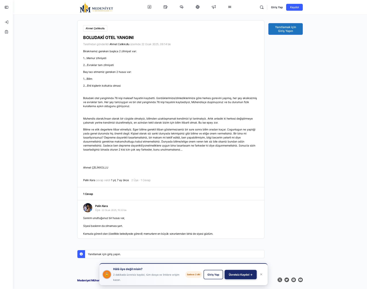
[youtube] (300, 280)
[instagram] (293, 280)
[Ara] (262, 7)
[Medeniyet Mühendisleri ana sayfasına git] (96, 7)
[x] (280, 280)
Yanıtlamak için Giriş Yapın (285, 29)
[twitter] (286, 280)
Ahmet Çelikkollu (95, 28)
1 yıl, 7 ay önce (120, 180)
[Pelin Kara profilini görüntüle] (87, 207)
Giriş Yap (277, 7)
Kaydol (294, 7)
